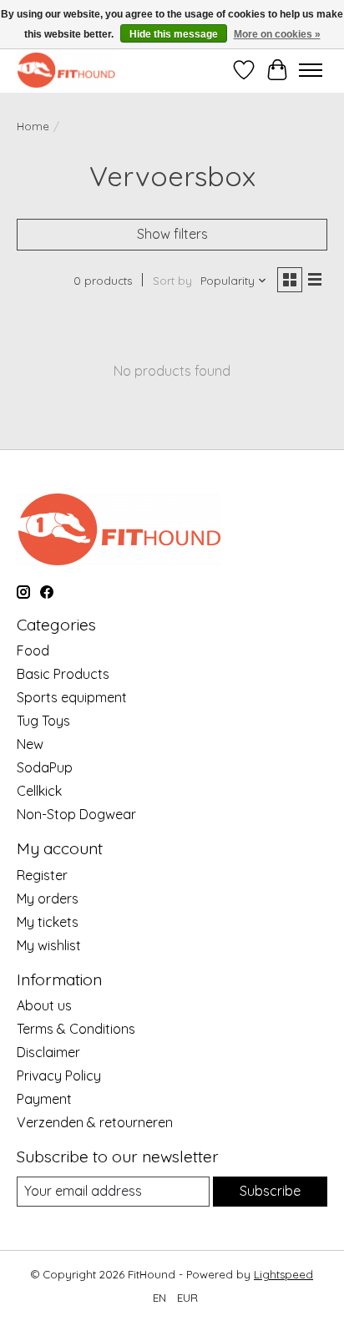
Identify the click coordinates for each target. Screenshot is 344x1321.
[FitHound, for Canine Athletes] (66, 70)
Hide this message (173, 34)
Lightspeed (283, 1274)
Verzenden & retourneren (95, 1122)
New (30, 744)
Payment (44, 1099)
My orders (47, 898)
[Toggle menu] (310, 70)
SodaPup (45, 767)
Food (33, 650)
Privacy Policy (59, 1075)
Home (33, 126)
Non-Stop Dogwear (76, 814)
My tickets (47, 922)
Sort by (172, 280)
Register (42, 875)
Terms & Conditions (76, 1028)
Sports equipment (72, 697)
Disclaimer (48, 1052)
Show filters (172, 233)
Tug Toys (43, 720)
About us (44, 1005)
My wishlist (49, 945)
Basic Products (63, 674)
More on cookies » (277, 34)
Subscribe (270, 1190)
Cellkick (39, 790)
